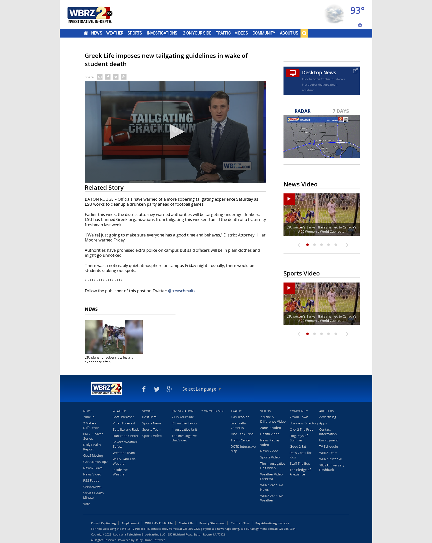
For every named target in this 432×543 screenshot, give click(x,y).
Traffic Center (241, 440)
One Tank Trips (242, 434)
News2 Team (92, 468)
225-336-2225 (191, 528)
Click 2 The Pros (301, 429)
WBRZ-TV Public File (159, 523)
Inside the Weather (120, 471)
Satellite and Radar (127, 429)
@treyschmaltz (182, 291)
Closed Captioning (103, 523)
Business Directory (304, 423)
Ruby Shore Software (150, 540)
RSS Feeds (91, 480)
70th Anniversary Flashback (331, 467)
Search (304, 33)
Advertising (327, 417)
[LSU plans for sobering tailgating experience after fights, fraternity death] (114, 337)
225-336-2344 (287, 528)
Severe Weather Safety (125, 444)
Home (86, 33)
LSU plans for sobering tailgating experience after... (109, 359)
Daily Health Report (92, 446)
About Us (289, 33)
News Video (92, 474)
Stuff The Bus (300, 463)
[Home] (96, 14)
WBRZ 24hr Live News (271, 487)
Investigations (162, 33)
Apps (323, 423)
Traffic (223, 33)
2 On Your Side (197, 33)
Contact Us (186, 523)
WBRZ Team (328, 452)
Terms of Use (240, 523)
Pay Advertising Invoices (272, 523)
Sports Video (152, 435)
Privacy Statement (212, 523)
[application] (175, 132)
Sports (135, 33)
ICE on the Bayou (184, 423)
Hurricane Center (125, 435)
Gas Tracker (240, 417)
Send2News (92, 486)
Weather (114, 33)
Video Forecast (124, 423)
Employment (328, 440)
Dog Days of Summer (299, 437)
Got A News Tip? (95, 461)
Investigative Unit (184, 429)
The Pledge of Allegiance (300, 471)
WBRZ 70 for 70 (330, 459)
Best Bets (149, 417)
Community (263, 33)
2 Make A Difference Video (273, 419)
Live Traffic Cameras (238, 425)
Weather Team (124, 452)
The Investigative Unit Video (184, 437)
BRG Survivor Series (93, 436)
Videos (241, 33)
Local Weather (123, 417)
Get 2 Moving (93, 455)
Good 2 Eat (298, 446)
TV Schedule (328, 446)
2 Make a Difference (91, 425)
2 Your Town (299, 417)
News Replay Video (270, 442)
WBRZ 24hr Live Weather (124, 461)
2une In (88, 417)
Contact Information (328, 431)
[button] (175, 132)
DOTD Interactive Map (243, 448)
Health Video (270, 434)
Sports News (152, 423)
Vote (86, 503)
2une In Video (270, 427)
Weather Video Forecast (271, 476)
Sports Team (151, 429)
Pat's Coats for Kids (301, 454)
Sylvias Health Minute (93, 495)
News (96, 33)
